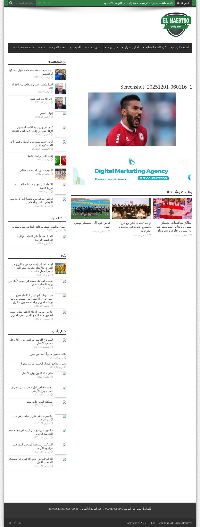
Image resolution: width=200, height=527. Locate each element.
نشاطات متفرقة (25, 47)
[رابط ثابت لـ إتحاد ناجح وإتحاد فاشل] (60, 160)
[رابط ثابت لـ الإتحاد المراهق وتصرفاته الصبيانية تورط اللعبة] (60, 189)
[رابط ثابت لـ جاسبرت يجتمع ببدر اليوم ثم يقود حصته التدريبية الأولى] (60, 434)
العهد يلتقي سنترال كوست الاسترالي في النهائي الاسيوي (138, 2)
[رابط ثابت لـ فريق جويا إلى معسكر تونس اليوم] (90, 208)
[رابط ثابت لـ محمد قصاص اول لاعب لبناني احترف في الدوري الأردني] (60, 392)
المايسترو (75, 47)
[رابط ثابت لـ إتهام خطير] (60, 117)
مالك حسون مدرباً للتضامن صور (48, 354)
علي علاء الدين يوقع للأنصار (37, 373)
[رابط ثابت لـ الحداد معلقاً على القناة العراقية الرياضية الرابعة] (60, 240)
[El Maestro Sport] (176, 25)
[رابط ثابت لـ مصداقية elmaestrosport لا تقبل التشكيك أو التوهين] (60, 74)
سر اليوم (113, 47)
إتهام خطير (46, 113)
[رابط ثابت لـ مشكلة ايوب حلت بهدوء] (60, 406)
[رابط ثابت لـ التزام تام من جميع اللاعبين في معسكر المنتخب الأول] (60, 463)
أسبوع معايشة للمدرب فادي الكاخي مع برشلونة (38, 226)
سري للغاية (94, 47)
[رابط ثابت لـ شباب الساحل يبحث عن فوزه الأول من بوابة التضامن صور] (60, 285)
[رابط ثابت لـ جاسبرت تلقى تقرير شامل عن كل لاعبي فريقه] (60, 420)
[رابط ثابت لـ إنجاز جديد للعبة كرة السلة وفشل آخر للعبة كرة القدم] (60, 146)
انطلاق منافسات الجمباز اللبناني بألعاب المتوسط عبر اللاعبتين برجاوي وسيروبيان (174, 226)
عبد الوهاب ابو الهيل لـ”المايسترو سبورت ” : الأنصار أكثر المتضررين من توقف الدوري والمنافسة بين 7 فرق (31, 299)
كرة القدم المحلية (156, 47)
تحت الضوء (58, 47)
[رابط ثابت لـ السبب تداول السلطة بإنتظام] (60, 174)
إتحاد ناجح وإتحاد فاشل (40, 155)
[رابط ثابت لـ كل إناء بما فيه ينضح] (60, 103)
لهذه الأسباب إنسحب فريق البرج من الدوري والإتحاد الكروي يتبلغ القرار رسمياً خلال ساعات (32, 268)
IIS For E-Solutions (158, 523)
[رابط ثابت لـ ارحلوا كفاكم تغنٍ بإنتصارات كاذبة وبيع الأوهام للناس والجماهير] (60, 203)
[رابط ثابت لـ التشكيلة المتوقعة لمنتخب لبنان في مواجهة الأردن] (60, 449)
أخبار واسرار (132, 47)
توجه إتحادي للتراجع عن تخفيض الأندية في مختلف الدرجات (135, 227)
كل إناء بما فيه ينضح (41, 98)
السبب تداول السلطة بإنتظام (36, 170)
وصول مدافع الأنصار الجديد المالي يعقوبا (43, 363)
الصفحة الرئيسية (180, 47)
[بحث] (11, 3)
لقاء (43, 47)
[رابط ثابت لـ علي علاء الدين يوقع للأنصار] (60, 377)
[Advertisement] (79, 22)
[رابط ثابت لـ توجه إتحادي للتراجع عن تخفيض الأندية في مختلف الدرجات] (131, 208)
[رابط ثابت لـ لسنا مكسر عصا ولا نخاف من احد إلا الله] (60, 89)
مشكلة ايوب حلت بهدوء (39, 401)
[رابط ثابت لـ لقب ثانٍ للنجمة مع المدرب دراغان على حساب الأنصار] (60, 344)
